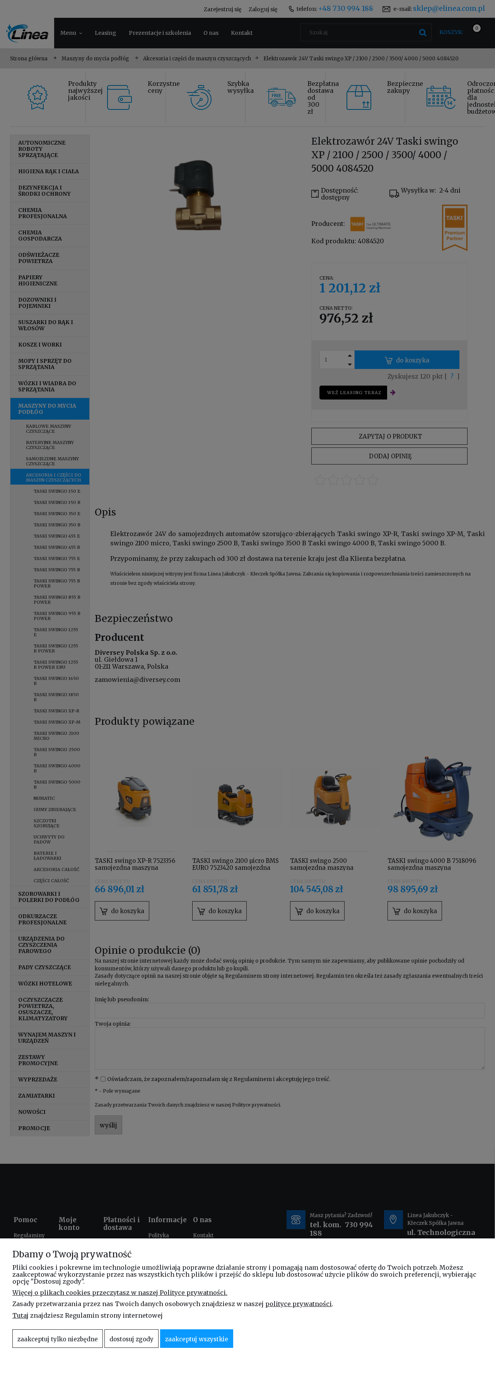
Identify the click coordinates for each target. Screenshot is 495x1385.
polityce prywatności (298, 1304)
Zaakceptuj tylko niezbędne (57, 1339)
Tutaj (20, 1315)
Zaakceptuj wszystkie (196, 1339)
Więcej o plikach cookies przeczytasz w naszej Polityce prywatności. (119, 1292)
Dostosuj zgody (131, 1339)
